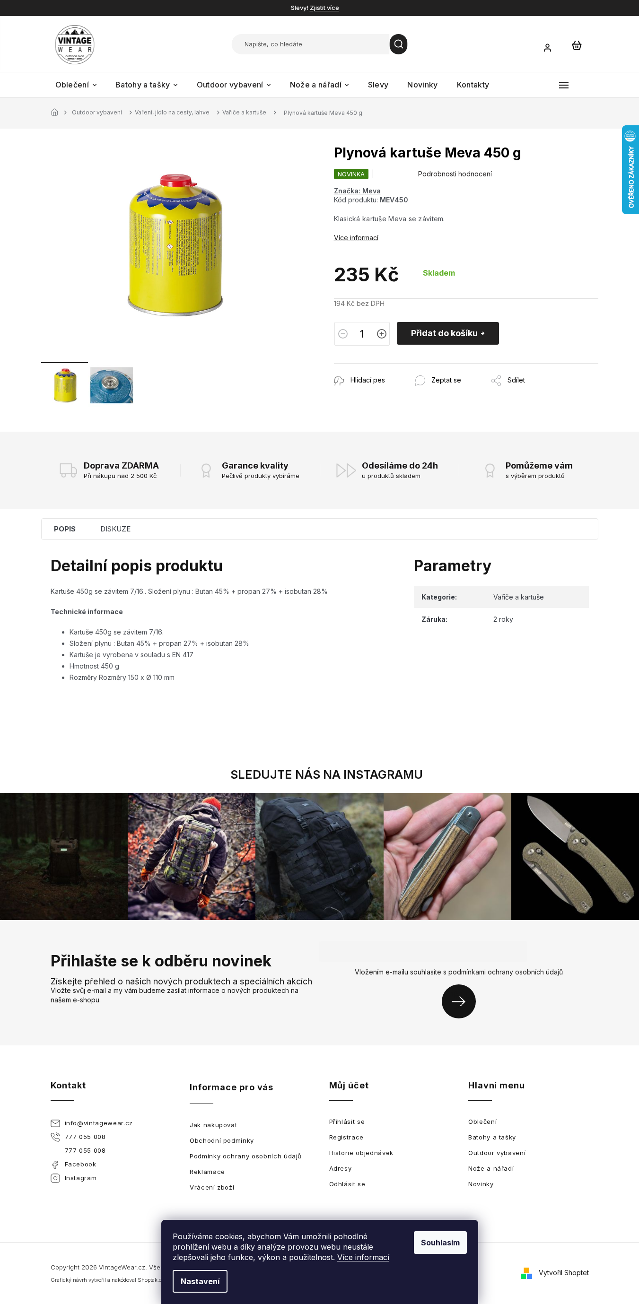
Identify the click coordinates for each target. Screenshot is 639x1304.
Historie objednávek (361, 1152)
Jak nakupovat (213, 1125)
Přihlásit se (462, 1001)
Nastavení (200, 1281)
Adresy (340, 1168)
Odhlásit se (347, 1184)
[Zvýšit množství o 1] (381, 334)
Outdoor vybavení (496, 1152)
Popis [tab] (65, 528)
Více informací (363, 1257)
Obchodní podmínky (222, 1140)
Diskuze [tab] (115, 528)
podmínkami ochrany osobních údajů (505, 972)
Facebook (80, 1164)
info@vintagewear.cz (99, 1123)
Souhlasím (440, 1242)
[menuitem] (76, 85)
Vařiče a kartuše (518, 597)
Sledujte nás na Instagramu (326, 774)
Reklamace (207, 1171)
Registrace (346, 1137)
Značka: (357, 191)
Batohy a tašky (492, 1137)
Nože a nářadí (491, 1168)
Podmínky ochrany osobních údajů (246, 1156)
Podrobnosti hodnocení (455, 174)
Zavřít (385, 368)
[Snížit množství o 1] (343, 334)
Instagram (81, 1178)
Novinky (481, 1184)
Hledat (399, 44)
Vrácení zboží (212, 1187)
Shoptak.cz (151, 1280)
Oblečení (482, 1121)
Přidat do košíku (444, 333)
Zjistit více (324, 7)
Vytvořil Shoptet (564, 1273)
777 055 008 (85, 1136)
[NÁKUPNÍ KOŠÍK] (577, 45)
